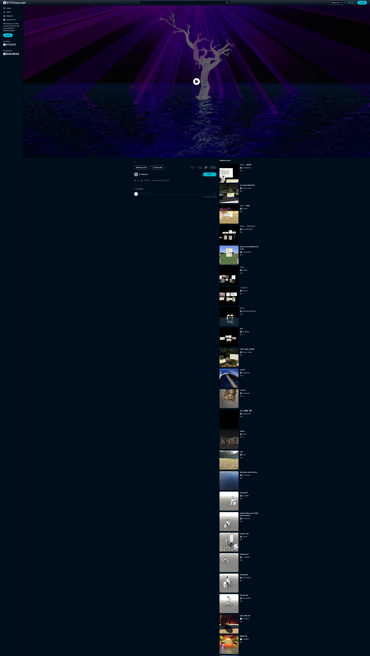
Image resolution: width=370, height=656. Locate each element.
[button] (192, 167)
